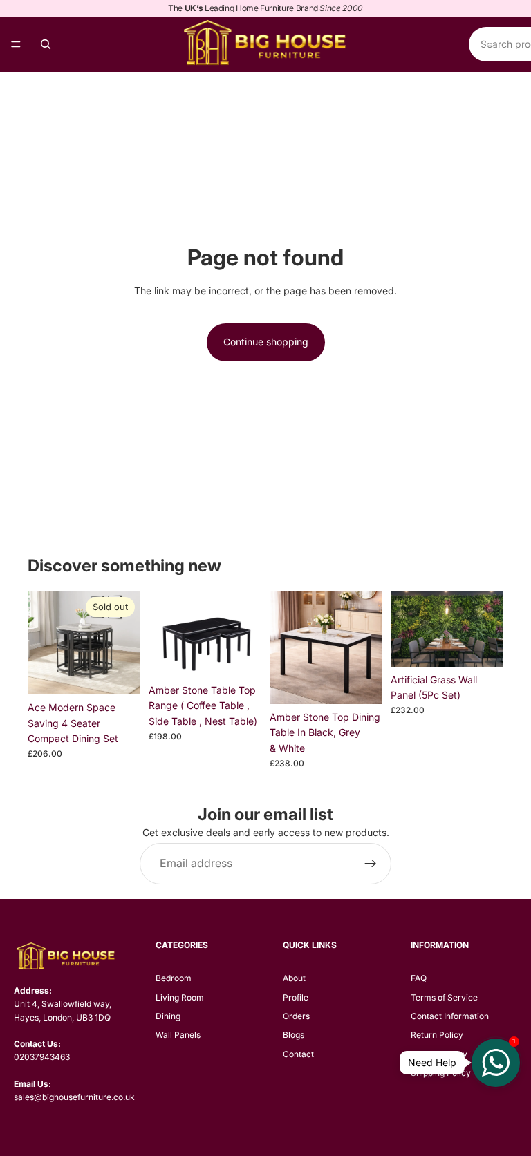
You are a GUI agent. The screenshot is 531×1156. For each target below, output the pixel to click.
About (294, 978)
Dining (168, 1016)
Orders (296, 1016)
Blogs (293, 1035)
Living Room (180, 997)
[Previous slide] (43, 643)
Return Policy (437, 1035)
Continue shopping (265, 342)
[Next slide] (125, 643)
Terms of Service (444, 997)
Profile (295, 997)
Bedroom (174, 978)
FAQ (419, 978)
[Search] (45, 44)
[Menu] (16, 44)
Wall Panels (178, 1035)
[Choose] (239, 655)
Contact (298, 1054)
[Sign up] (370, 863)
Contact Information (450, 1016)
